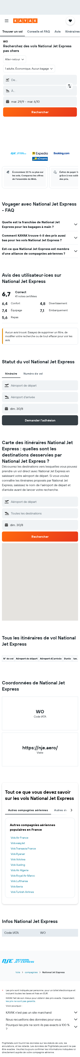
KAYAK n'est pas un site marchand (28, 1012)
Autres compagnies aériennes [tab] (28, 810)
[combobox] (43, 385)
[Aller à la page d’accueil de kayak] (25, 20)
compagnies (31, 972)
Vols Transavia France (23, 848)
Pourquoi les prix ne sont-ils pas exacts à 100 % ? (38, 1027)
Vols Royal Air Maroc (23, 875)
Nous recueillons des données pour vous (33, 1019)
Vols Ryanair (18, 854)
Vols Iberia (17, 886)
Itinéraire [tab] (11, 373)
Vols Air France (19, 837)
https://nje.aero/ (40, 747)
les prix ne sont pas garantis (20, 1001)
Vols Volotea (18, 859)
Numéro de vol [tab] (33, 373)
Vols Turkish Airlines (22, 892)
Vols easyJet (18, 843)
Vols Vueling (18, 865)
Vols (18, 972)
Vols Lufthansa (19, 881)
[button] (6, 20)
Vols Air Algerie (20, 870)
